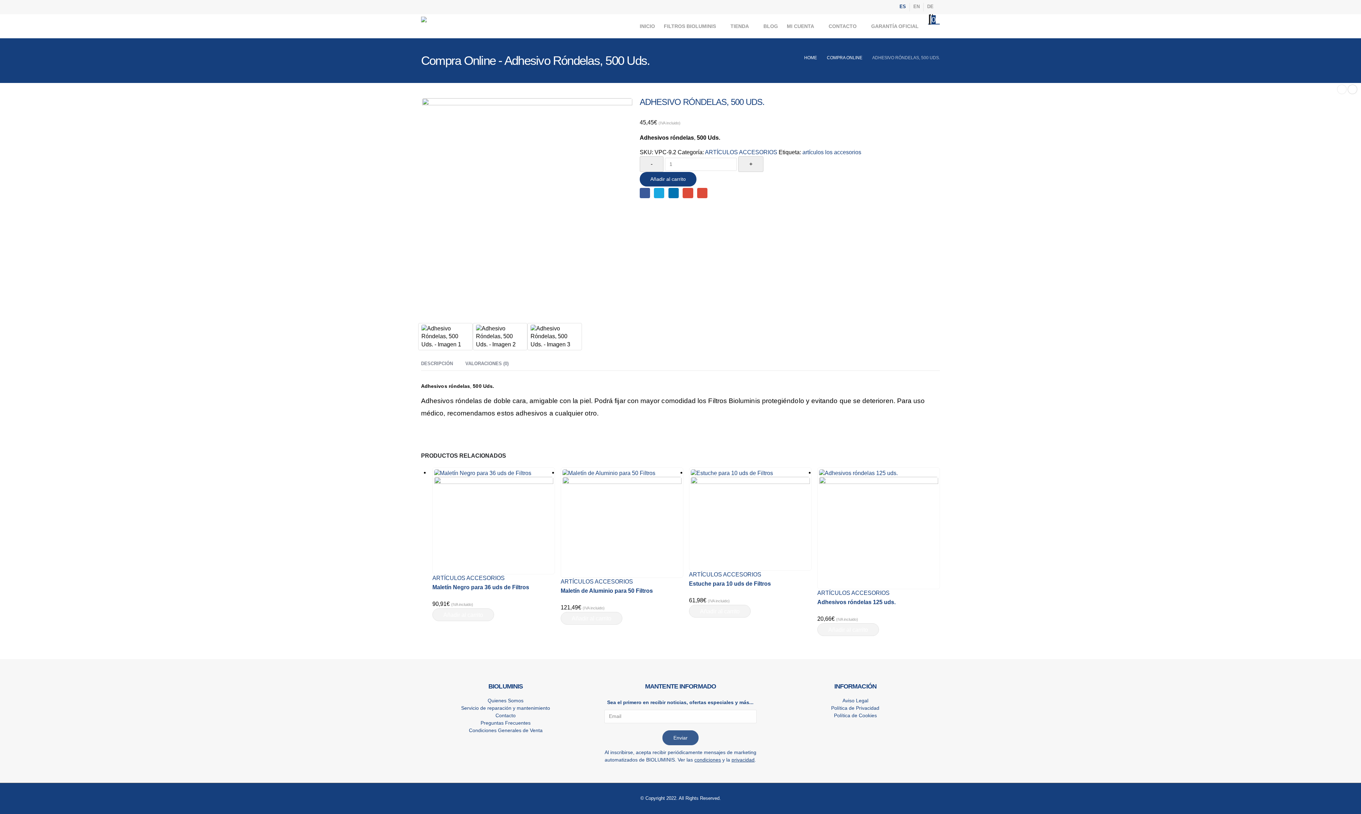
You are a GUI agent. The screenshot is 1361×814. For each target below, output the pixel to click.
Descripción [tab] (437, 363)
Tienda (739, 26)
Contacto (843, 26)
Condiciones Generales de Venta (506, 730)
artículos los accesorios (831, 152)
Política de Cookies (855, 715)
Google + (688, 193)
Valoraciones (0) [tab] (487, 363)
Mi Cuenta (800, 26)
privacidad (743, 760)
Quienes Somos (505, 700)
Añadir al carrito (668, 179)
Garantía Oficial (895, 26)
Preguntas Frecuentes (506, 723)
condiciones (707, 760)
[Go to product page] (493, 521)
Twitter (659, 193)
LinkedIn (673, 193)
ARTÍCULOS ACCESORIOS (741, 152)
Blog (770, 26)
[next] (1352, 89)
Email (702, 193)
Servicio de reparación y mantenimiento (505, 708)
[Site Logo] (467, 26)
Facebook (645, 193)
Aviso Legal (855, 700)
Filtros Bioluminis (690, 26)
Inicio (647, 26)
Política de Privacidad (855, 708)
